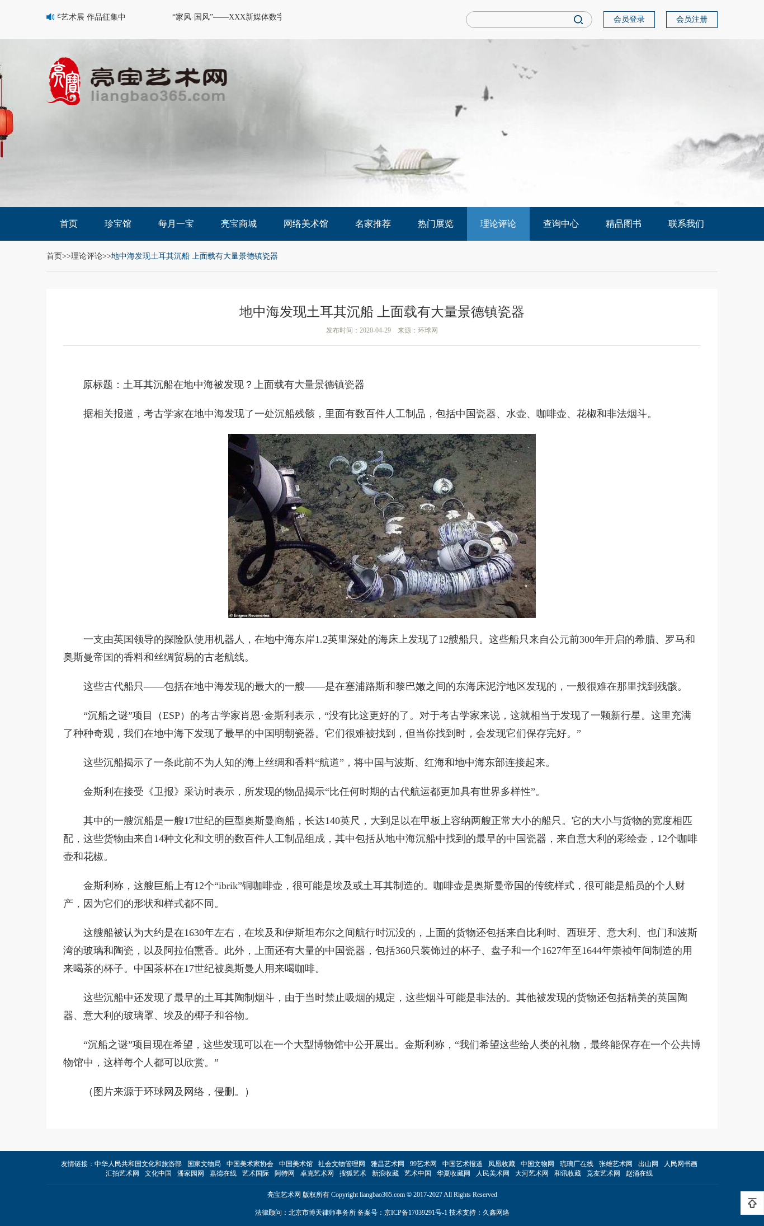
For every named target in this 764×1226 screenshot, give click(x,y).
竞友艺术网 (603, 1173)
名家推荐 (373, 223)
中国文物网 (537, 1164)
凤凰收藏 (501, 1164)
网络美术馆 (306, 223)
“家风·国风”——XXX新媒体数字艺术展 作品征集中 (253, 17)
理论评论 (498, 223)
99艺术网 (423, 1164)
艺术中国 (417, 1173)
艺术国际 (255, 1173)
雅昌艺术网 (387, 1164)
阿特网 (285, 1173)
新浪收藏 (385, 1173)
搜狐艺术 (352, 1173)
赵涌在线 (639, 1173)
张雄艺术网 (616, 1164)
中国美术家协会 (250, 1164)
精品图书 (624, 223)
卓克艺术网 (317, 1173)
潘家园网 (190, 1173)
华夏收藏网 (453, 1173)
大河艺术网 (532, 1173)
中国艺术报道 (462, 1164)
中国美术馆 (296, 1164)
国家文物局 (204, 1164)
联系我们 (686, 223)
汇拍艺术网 (122, 1173)
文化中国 (158, 1173)
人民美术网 (493, 1173)
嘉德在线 (223, 1173)
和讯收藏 (567, 1173)
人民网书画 (680, 1164)
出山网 (648, 1164)
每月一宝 (176, 223)
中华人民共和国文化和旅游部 (138, 1164)
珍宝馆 (118, 223)
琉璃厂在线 (576, 1164)
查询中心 (561, 223)
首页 (69, 223)
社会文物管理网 (341, 1164)
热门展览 (436, 223)
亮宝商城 (239, 223)
